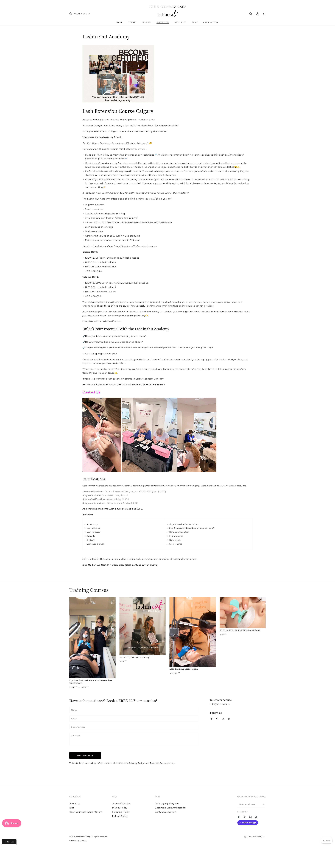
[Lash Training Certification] (192, 632)
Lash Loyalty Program (167, 803)
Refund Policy (120, 816)
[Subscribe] (264, 804)
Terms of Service (159, 763)
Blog (71, 808)
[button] (250, 14)
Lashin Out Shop (83, 837)
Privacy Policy (136, 763)
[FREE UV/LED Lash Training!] (142, 626)
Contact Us (91, 392)
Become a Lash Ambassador (170, 808)
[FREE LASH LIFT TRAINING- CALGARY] (243, 612)
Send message (85, 755)
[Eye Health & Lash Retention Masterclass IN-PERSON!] (92, 637)
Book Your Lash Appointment (85, 812)
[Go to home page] (167, 13)
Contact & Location (165, 812)
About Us (74, 803)
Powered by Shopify (78, 840)
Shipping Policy (121, 812)
